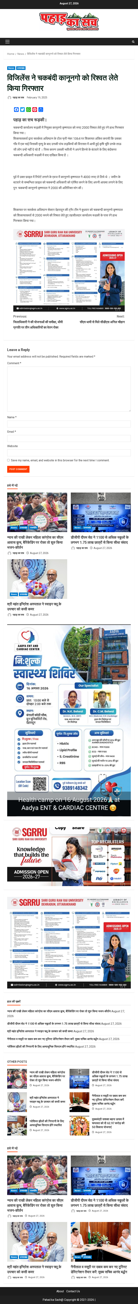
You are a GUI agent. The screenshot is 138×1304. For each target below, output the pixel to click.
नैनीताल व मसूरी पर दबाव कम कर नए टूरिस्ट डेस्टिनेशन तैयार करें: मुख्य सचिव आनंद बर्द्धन (52, 1039)
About (60, 1291)
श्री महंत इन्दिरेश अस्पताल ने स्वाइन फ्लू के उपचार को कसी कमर (40, 1031)
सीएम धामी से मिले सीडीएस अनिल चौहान (102, 319)
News (11, 68)
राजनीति (33, 527)
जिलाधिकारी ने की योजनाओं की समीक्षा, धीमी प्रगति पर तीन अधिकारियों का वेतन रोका (38, 321)
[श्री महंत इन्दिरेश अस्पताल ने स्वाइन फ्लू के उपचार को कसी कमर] (37, 579)
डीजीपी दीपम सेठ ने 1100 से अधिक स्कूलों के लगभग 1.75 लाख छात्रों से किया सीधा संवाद (53, 1023)
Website (12, 446)
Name (12, 417)
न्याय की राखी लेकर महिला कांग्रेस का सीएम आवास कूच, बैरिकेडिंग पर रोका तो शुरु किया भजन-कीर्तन (35, 542)
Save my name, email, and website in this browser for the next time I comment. (60, 460)
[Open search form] (133, 41)
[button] (7, 41)
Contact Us (73, 1291)
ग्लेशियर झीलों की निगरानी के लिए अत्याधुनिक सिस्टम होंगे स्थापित (40, 1046)
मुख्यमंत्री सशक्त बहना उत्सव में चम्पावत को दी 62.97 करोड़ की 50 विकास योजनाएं (79, 1126)
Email (11, 431)
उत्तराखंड (20, 68)
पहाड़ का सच (18, 97)
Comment (14, 363)
